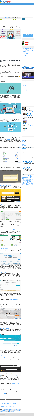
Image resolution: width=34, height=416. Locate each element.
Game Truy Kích (24, 137)
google (27, 182)
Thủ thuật (9, 409)
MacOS (30, 186)
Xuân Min (8, 139)
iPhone (26, 183)
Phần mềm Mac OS (25, 81)
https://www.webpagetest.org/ (15, 383)
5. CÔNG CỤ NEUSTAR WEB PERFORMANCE (8, 229)
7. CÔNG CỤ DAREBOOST (4, 272)
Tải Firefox (1, 411)
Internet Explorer (9, 410)
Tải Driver (29, 188)
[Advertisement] (17, 11)
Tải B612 (23, 144)
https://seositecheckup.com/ (15, 326)
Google (20, 147)
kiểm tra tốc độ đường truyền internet (16, 410)
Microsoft (24, 187)
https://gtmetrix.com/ (11, 270)
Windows (26, 191)
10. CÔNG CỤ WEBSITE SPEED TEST (6, 357)
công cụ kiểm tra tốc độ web (3, 410)
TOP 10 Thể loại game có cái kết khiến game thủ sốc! (30, 108)
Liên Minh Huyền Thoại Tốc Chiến (28, 185)
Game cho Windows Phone (25, 180)
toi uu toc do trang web (11, 411)
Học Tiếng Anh (30, 182)
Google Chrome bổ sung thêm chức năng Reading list (9, 400)
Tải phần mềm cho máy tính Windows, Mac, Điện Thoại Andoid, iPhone (6, 1)
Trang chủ (1, 17)
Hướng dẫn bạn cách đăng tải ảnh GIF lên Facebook (8, 403)
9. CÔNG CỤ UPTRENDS (4, 328)
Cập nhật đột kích (28, 176)
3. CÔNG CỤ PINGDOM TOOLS (5, 185)
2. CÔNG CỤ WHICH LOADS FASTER (6, 166)
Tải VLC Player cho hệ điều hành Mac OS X (7, 406)
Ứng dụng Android (25, 89)
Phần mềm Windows (6, 17)
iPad (23, 183)
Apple (30, 175)
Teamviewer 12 (24, 145)
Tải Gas (23, 140)
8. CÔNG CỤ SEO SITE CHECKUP (6, 300)
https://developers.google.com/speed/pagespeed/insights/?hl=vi (8, 164)
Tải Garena (23, 143)
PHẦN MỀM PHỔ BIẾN (28, 35)
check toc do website (15, 409)
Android (27, 175)
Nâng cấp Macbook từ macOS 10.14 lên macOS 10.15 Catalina (10, 407)
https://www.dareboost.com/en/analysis (14, 299)
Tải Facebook (24, 141)
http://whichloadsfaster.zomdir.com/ (16, 183)
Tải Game (24, 84)
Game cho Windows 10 (30, 179)
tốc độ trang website (6, 411)
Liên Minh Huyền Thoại (25, 139)
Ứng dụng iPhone (25, 90)
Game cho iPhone (25, 179)
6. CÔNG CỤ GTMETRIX (4, 248)
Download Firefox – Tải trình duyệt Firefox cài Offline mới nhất (10, 402)
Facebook (27, 177)
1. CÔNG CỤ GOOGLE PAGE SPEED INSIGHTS (8, 146)
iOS (32, 182)
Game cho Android (28, 178)
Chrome (19, 409)
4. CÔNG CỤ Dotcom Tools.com (5, 204)
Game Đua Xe (29, 181)
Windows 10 (26, 192)
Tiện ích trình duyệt (25, 86)
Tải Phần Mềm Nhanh (3, 393)
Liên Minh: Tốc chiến (27, 184)
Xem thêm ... (32, 111)
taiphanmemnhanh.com (8, 63)
